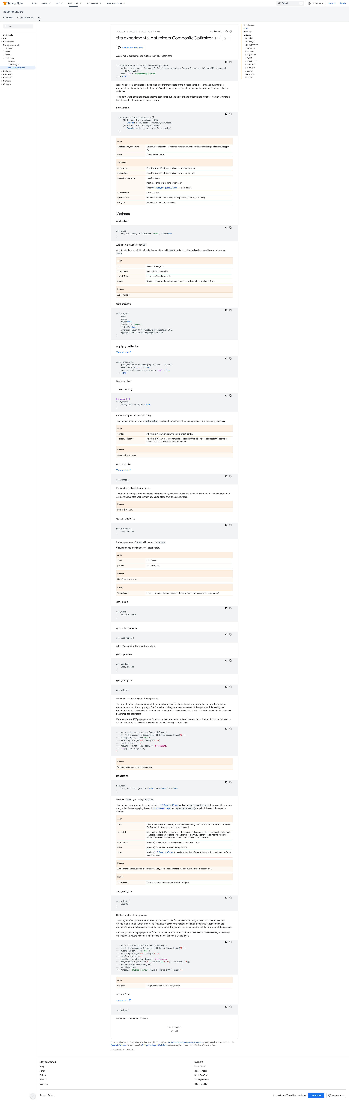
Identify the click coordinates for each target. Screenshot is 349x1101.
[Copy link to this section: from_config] (135, 389)
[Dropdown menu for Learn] (50, 3)
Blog (42, 1066)
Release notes (201, 1071)
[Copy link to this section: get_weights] (135, 680)
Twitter (43, 1080)
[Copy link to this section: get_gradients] (138, 518)
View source (122, 352)
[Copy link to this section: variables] (132, 994)
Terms (43, 1095)
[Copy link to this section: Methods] (132, 214)
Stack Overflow (201, 1075)
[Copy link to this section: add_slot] (131, 221)
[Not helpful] (231, 31)
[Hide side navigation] (33, 1096)
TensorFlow (120, 31)
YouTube (44, 1084)
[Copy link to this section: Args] (124, 141)
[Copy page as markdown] (224, 38)
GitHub (332, 3)
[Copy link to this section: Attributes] (128, 162)
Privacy (51, 1095)
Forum (43, 1071)
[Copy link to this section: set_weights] (135, 891)
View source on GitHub (132, 47)
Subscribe (316, 1095)
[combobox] (290, 3)
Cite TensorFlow (201, 1084)
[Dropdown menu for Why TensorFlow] (125, 3)
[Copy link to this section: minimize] (131, 776)
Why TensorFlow (114, 3)
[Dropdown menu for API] (62, 3)
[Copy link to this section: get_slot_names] (139, 628)
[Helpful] (227, 31)
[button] (18, 38)
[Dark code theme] (226, 62)
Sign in (343, 3)
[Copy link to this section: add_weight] (133, 304)
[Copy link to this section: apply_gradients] (141, 346)
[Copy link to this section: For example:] (132, 107)
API (57, 3)
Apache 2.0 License (118, 1045)
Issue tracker (200, 1066)
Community (92, 3)
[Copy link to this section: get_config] (133, 464)
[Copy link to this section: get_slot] (130, 602)
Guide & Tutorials (25, 17)
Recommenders (13, 11)
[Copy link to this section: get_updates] (135, 654)
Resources (73, 3)
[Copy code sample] (230, 62)
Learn (44, 3)
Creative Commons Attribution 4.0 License (184, 1042)
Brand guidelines (202, 1080)
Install (34, 3)
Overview (7, 17)
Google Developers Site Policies (154, 1045)
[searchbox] (18, 26)
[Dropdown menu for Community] (101, 3)
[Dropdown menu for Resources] (81, 3)
